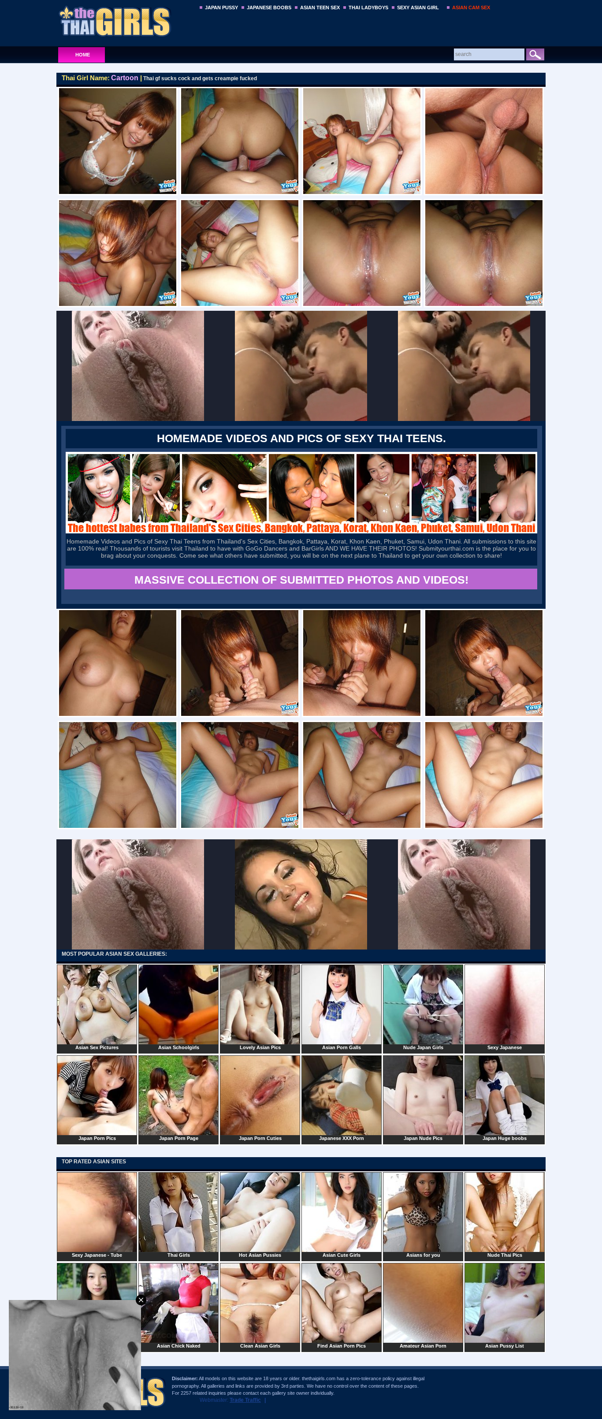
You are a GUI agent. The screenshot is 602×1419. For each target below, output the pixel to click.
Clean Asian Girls (260, 1345)
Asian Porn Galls (341, 1047)
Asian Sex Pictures (97, 1047)
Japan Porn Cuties (260, 1138)
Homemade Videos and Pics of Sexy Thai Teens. (301, 438)
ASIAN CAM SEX (471, 7)
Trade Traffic (245, 1400)
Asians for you (423, 1255)
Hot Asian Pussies (260, 1255)
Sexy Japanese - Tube (97, 1255)
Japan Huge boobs (505, 1138)
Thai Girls (178, 1255)
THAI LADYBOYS (368, 7)
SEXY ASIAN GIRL (418, 7)
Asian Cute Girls (341, 1255)
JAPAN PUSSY (221, 7)
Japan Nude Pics (423, 1138)
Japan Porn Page (178, 1138)
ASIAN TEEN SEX (320, 7)
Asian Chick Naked (179, 1345)
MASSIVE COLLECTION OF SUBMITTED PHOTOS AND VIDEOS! (301, 580)
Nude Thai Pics (504, 1255)
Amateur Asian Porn (423, 1345)
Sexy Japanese (504, 1047)
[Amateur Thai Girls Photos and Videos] (125, 21)
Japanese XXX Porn (341, 1138)
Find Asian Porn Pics (341, 1345)
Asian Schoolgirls (178, 1047)
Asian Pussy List (504, 1345)
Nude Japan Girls (423, 1047)
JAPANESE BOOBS (269, 7)
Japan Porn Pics (97, 1138)
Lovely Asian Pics (260, 1047)
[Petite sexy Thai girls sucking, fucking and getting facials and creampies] (301, 531)
